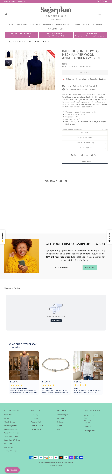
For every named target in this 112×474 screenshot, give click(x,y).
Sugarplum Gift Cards (12, 440)
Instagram (60, 422)
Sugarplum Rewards (11, 433)
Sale (62, 29)
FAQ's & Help (9, 447)
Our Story (34, 414)
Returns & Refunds (11, 429)
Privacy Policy (36, 429)
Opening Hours (89, 430)
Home (10, 24)
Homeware (97, 24)
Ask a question (85, 148)
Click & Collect (84, 138)
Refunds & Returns (85, 143)
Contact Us (8, 414)
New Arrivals (22, 24)
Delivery (85, 133)
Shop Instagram (63, 414)
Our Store (34, 418)
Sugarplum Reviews (11, 436)
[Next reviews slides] (101, 373)
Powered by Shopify (56, 466)
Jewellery (47, 24)
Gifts (85, 24)
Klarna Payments (10, 425)
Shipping (74, 66)
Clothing (34, 24)
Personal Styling (36, 422)
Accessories (61, 24)
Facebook (60, 418)
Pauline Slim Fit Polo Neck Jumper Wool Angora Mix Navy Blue (33, 42)
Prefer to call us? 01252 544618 (14, 1)
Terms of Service (10, 451)
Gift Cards (52, 29)
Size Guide (8, 443)
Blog (58, 429)
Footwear (76, 24)
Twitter (59, 425)
